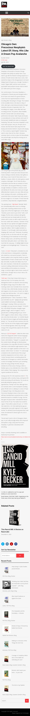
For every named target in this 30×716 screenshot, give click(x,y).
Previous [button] (14, 524)
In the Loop (4, 60)
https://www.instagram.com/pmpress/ (7, 544)
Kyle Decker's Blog (6, 40)
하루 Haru (4, 278)
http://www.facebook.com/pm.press (15, 544)
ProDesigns (25, 713)
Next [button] (28, 524)
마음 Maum (15, 204)
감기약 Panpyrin (11, 333)
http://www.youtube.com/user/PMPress (11, 544)
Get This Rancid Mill (8, 66)
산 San (8, 251)
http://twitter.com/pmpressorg (2, 544)
